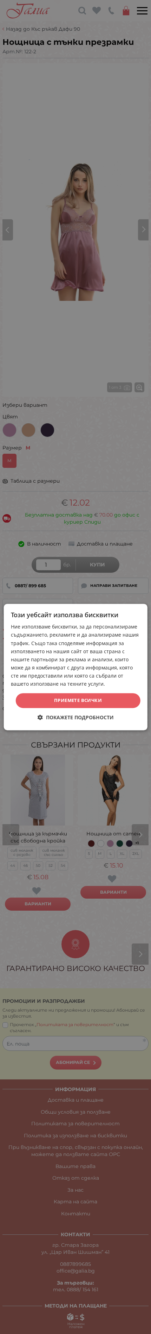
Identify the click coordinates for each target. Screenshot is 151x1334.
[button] (76, 717)
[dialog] (75, 667)
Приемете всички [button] (78, 700)
